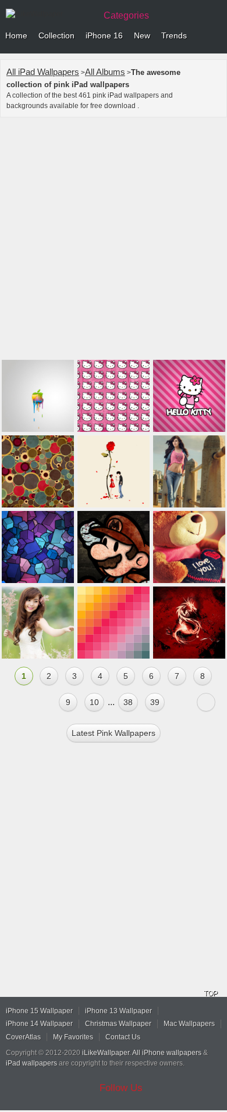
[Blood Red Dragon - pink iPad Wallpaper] (189, 623)
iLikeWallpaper (105, 1053)
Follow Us (121, 1087)
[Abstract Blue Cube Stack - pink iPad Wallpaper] (38, 547)
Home (16, 35)
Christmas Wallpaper (118, 1024)
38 (128, 702)
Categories (126, 15)
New (142, 35)
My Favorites (73, 1037)
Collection (56, 35)
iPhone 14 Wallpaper (39, 1024)
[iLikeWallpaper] (49, 14)
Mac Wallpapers (189, 1024)
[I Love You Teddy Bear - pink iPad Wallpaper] (189, 547)
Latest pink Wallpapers (113, 733)
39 (154, 702)
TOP (211, 993)
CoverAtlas (23, 1037)
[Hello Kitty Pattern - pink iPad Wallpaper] (113, 396)
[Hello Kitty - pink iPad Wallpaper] (189, 396)
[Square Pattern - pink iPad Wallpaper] (113, 623)
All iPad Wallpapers (42, 72)
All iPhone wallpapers (166, 1053)
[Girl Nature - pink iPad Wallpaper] (38, 623)
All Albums (105, 72)
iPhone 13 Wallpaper (118, 1011)
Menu (215, 36)
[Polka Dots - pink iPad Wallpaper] (38, 471)
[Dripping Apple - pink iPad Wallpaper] (38, 396)
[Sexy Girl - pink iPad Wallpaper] (189, 471)
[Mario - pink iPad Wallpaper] (113, 547)
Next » (206, 702)
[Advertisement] (113, 240)
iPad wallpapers (31, 1063)
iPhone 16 (104, 35)
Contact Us (122, 1037)
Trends (174, 35)
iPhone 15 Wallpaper (39, 1011)
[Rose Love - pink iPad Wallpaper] (113, 471)
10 (94, 702)
